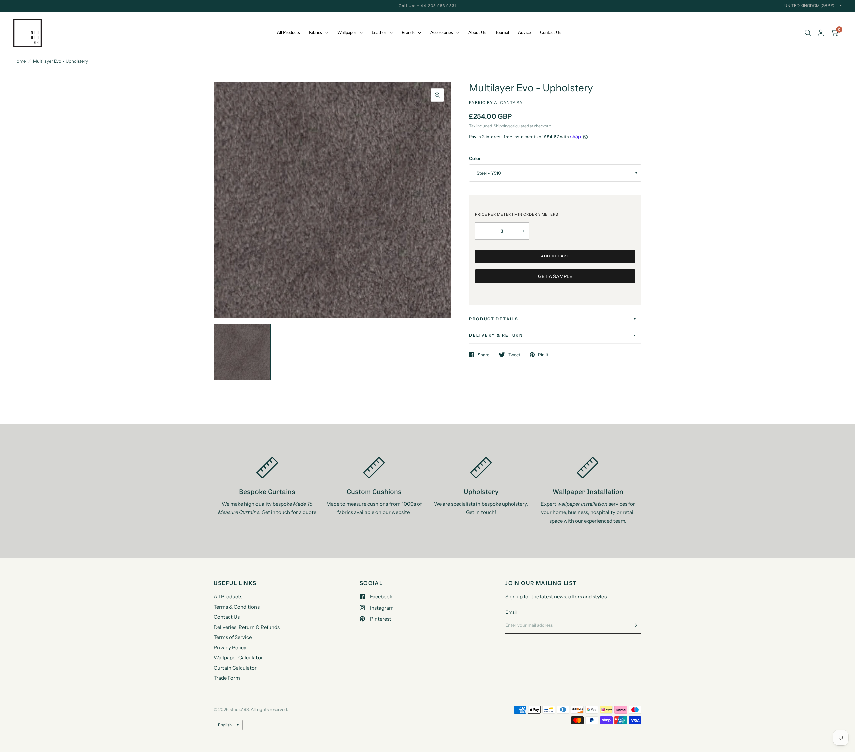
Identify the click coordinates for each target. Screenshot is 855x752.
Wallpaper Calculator (238, 657)
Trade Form (227, 678)
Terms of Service (233, 637)
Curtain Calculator (235, 668)
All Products (228, 596)
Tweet (514, 354)
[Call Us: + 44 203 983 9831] (427, 6)
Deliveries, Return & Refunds (247, 627)
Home (19, 61)
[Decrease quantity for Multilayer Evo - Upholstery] (480, 231)
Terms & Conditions (237, 607)
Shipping (502, 125)
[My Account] (820, 33)
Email (511, 612)
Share (483, 354)
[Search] (807, 33)
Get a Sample (555, 276)
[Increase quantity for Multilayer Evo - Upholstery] (524, 231)
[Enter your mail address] (634, 625)
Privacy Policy (230, 647)
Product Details (493, 318)
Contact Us (227, 617)
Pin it (543, 354)
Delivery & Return (496, 335)
